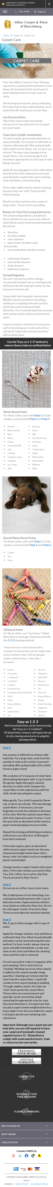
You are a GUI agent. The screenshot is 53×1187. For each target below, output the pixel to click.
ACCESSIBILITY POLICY (40, 1184)
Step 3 (45, 418)
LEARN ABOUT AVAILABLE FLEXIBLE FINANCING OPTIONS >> (20, 4)
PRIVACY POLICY (22, 1184)
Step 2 (33, 418)
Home (6, 35)
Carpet (17, 35)
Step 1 (38, 415)
